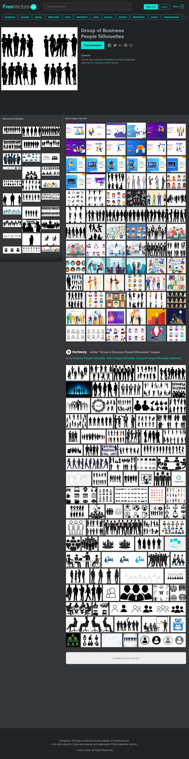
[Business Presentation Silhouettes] (95, 198)
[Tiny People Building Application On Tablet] (95, 164)
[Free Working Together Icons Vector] (136, 198)
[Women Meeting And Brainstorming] (75, 147)
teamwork (82, 17)
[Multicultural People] (116, 300)
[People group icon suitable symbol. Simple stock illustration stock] (51, 159)
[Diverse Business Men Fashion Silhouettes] (156, 232)
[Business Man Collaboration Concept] (114, 283)
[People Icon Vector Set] (75, 265)
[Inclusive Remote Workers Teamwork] (176, 265)
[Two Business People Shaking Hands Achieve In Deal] (156, 130)
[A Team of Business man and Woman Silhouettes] (156, 248)
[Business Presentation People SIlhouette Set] (95, 215)
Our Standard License (101, 62)
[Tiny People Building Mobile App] (75, 164)
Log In (164, 6)
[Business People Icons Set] (136, 232)
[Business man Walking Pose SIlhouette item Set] (116, 215)
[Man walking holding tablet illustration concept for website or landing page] (116, 147)
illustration (139, 17)
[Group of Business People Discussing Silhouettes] (176, 248)
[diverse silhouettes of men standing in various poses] (31, 199)
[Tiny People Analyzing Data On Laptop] (156, 164)
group (38, 17)
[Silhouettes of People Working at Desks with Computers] (51, 239)
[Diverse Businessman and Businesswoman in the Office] (176, 232)
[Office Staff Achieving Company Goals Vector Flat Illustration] (95, 317)
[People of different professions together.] (51, 186)
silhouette (53, 17)
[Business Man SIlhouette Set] (136, 215)
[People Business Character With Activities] (116, 248)
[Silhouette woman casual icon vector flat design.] (31, 239)
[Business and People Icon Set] (75, 198)
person (109, 17)
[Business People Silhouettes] (116, 181)
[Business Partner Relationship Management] (176, 130)
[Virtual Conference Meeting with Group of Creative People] (176, 283)
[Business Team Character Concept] (156, 283)
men (96, 17)
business (10, 17)
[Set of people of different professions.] (12, 239)
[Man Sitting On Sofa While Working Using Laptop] (95, 181)
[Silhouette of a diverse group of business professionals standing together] (51, 133)
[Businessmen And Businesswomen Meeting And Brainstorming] (136, 130)
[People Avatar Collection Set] (176, 333)
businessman (171, 17)
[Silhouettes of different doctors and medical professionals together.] (12, 213)
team (68, 17)
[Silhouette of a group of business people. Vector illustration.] (12, 159)
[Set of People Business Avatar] (116, 198)
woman (123, 17)
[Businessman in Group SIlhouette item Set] (176, 215)
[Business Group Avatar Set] (95, 300)
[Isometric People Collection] (156, 300)
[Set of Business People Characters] (136, 181)
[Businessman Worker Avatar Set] (136, 333)
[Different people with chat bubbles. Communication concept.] (51, 253)
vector (154, 17)
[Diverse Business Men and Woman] (75, 248)
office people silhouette (120, 358)
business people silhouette (89, 358)
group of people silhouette (152, 358)
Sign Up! (150, 6)
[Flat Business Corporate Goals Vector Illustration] (136, 317)
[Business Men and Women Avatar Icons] (135, 283)
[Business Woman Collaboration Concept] (93, 283)
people (25, 17)
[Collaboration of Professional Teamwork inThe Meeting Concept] (136, 248)
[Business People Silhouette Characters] (136, 300)
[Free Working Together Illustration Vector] (116, 232)
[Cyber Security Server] (116, 317)
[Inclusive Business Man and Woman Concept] (136, 265)
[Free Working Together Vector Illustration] (75, 317)
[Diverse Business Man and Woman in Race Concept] (116, 265)
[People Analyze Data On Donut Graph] (136, 147)
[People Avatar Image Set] (176, 181)
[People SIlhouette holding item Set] (156, 215)
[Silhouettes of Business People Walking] (176, 198)
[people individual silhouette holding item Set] (95, 232)
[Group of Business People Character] (156, 198)
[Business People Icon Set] (95, 248)
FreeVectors (20, 7)
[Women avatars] (75, 333)
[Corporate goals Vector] (156, 317)
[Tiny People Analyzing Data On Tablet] (75, 181)
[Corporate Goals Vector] (176, 317)
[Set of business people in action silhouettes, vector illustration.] (109, 450)
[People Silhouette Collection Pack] (75, 300)
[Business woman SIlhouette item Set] (75, 232)
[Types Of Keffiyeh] (176, 300)
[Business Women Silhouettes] (75, 215)
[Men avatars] (95, 333)
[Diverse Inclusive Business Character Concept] (95, 265)
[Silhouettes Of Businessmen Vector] (74, 283)
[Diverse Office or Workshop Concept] (156, 265)
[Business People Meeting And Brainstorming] (116, 130)
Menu (176, 6)
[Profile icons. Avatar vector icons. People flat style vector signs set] (12, 253)
